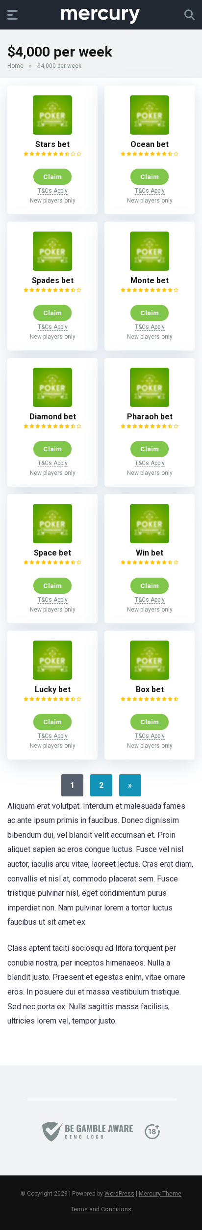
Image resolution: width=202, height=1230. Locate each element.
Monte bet (149, 280)
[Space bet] (52, 540)
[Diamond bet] (52, 404)
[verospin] (101, 14)
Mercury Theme (160, 1193)
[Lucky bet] (52, 677)
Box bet (150, 689)
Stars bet (52, 144)
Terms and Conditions (101, 1209)
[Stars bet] (52, 132)
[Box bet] (149, 677)
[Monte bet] (149, 268)
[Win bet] (149, 540)
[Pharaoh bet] (149, 404)
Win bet (149, 552)
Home (15, 65)
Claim (52, 176)
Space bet (52, 552)
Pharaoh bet (150, 416)
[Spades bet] (52, 268)
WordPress (119, 1193)
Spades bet (53, 280)
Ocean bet (149, 144)
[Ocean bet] (149, 132)
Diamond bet (52, 416)
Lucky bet (53, 689)
